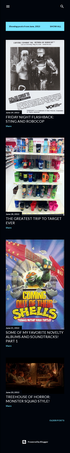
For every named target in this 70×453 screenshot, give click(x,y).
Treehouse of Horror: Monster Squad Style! (28, 399)
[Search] (62, 5)
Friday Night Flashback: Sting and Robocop (30, 119)
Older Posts (56, 420)
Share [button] (8, 126)
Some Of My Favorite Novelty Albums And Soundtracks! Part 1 (34, 336)
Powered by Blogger (38, 441)
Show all (55, 26)
